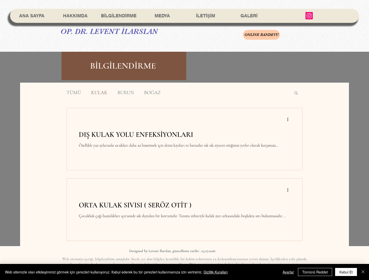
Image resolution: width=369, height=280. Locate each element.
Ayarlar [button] (288, 271)
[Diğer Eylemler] (289, 119)
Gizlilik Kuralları (216, 271)
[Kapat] (363, 272)
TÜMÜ (74, 93)
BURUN (125, 93)
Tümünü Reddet (315, 271)
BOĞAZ (152, 93)
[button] (296, 93)
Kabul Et (346, 271)
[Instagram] (309, 15)
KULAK (99, 93)
